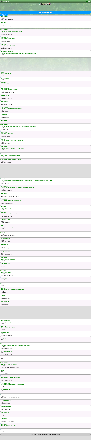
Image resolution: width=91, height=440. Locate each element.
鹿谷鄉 (6, 14)
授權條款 (58, 434)
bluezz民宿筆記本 (6, 1)
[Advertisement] (45, 7)
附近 (88, 1)
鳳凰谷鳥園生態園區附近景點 (45, 12)
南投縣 (2, 14)
